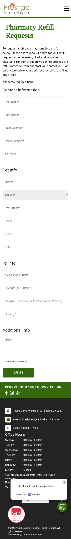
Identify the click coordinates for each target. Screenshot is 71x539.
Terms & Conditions (32, 534)
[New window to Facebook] (7, 393)
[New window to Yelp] (19, 393)
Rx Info (9, 263)
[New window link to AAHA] (17, 514)
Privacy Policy (14, 534)
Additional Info (16, 330)
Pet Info (10, 170)
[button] (62, 507)
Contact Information (21, 90)
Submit (18, 372)
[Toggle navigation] (66, 9)
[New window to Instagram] (13, 393)
